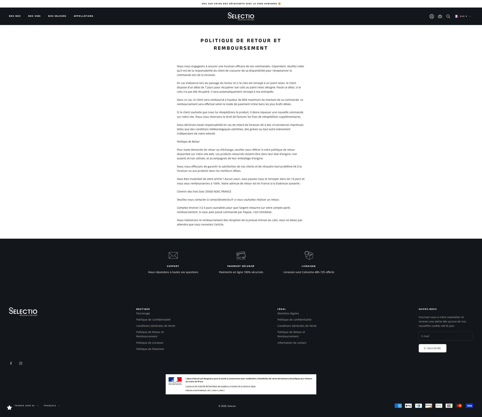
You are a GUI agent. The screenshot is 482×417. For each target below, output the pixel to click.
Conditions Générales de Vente (155, 326)
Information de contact (292, 342)
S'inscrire (432, 348)
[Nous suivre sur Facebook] (11, 363)
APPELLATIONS (83, 16)
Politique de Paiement (150, 349)
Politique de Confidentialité (153, 319)
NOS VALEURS (57, 16)
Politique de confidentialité (294, 319)
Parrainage (143, 313)
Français (50, 405)
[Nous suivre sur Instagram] (21, 363)
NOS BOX (15, 16)
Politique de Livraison (149, 342)
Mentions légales (288, 313)
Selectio (231, 406)
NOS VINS (34, 16)
